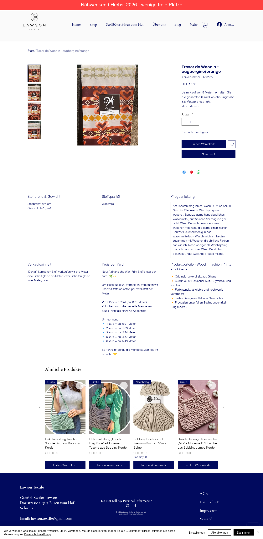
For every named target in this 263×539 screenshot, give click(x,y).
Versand (206, 519)
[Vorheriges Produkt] (39, 406)
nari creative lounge (136, 514)
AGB (204, 493)
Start (31, 51)
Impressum (208, 510)
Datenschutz (210, 502)
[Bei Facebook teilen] (184, 172)
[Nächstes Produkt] (223, 406)
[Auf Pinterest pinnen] (191, 172)
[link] (205, 25)
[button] (95, 24)
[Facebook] (135, 505)
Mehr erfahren (190, 106)
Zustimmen (243, 532)
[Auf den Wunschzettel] (232, 144)
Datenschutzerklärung (37, 534)
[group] (131, 424)
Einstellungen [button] (197, 532)
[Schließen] (258, 532)
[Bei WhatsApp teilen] (198, 172)
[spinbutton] (190, 121)
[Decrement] (185, 121)
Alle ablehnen (219, 532)
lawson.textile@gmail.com (51, 518)
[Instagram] (128, 505)
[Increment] (196, 121)
